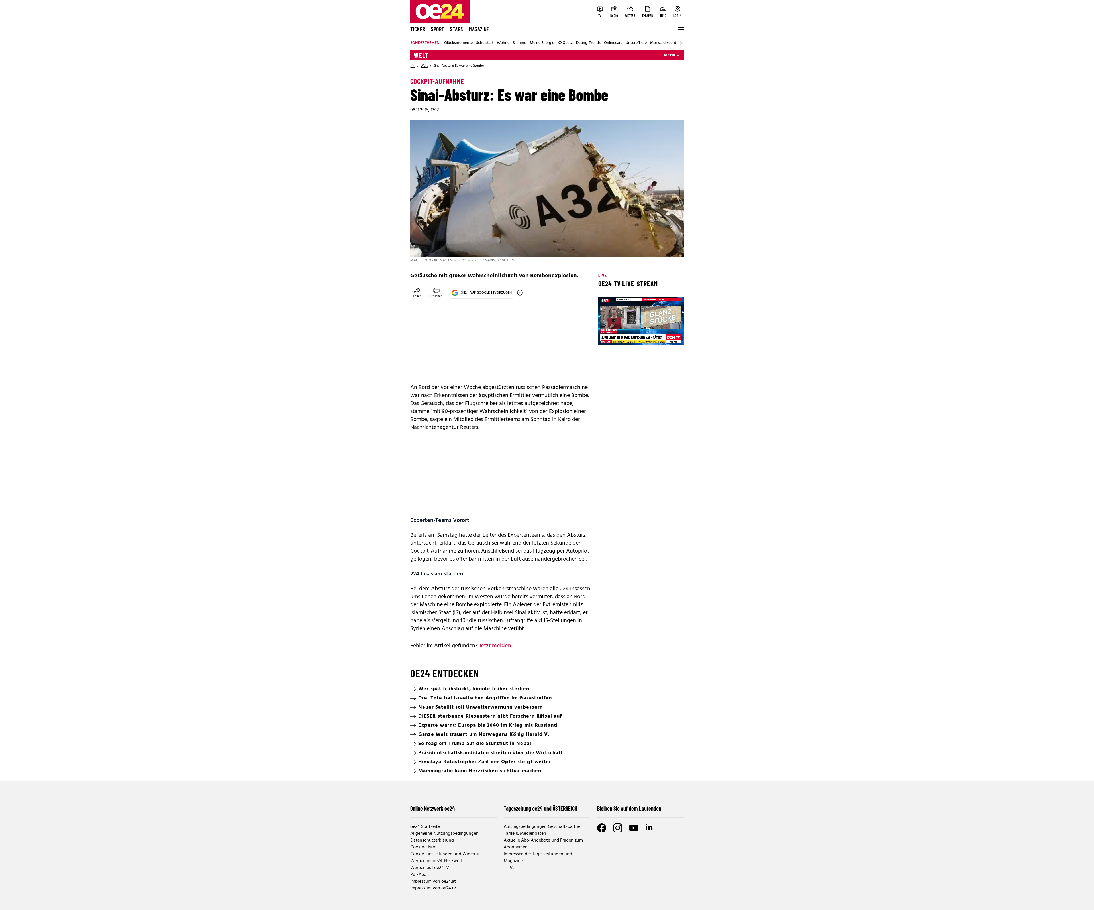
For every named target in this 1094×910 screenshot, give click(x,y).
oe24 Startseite (425, 826)
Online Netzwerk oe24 (432, 808)
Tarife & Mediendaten (525, 833)
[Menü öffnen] (680, 29)
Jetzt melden (495, 646)
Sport (437, 29)
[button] (607, 335)
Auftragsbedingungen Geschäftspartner (543, 826)
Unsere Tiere (636, 43)
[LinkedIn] (649, 827)
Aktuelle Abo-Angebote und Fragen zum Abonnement (543, 844)
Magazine (479, 29)
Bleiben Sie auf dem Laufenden (629, 808)
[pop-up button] (665, 335)
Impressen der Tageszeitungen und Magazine (538, 857)
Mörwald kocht (663, 43)
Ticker (417, 29)
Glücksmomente (458, 43)
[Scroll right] (681, 43)
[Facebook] (601, 827)
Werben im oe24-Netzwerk (436, 861)
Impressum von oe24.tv (433, 888)
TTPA (509, 868)
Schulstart (484, 43)
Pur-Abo (418, 874)
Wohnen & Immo (511, 43)
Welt (421, 55)
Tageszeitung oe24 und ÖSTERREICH (540, 808)
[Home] (412, 66)
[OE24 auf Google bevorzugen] (520, 292)
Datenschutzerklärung (432, 840)
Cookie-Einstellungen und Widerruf (444, 854)
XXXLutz (565, 43)
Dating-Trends (588, 43)
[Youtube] (633, 827)
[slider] (626, 335)
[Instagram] (617, 827)
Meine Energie (542, 43)
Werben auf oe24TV (429, 868)
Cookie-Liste (422, 847)
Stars (456, 29)
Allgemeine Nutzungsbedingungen (444, 833)
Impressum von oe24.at (433, 881)
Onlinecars (613, 43)
